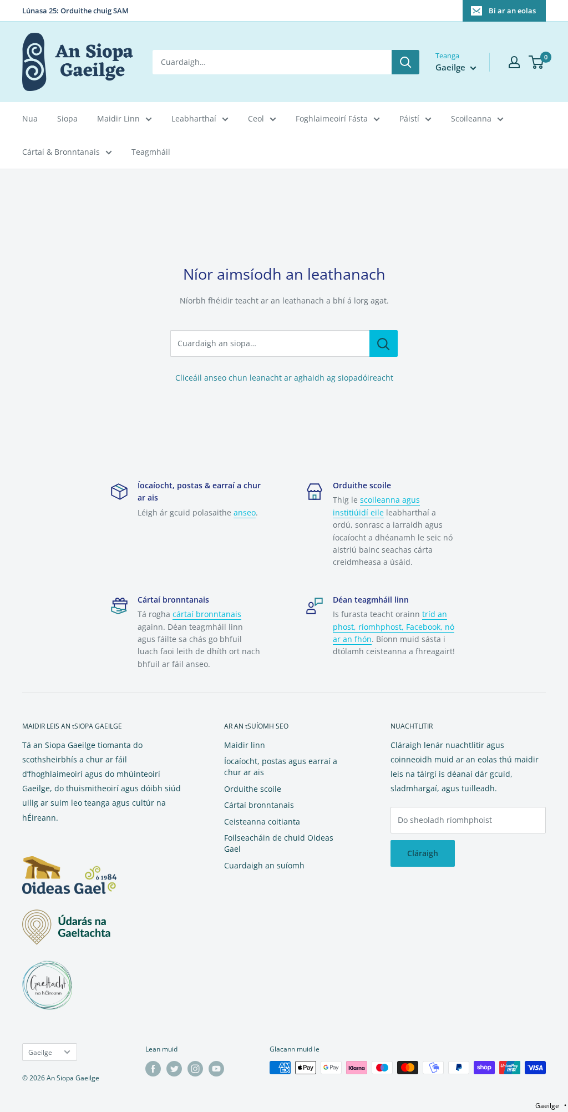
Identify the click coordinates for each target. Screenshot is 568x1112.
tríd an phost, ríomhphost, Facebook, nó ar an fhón (393, 626)
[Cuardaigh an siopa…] (383, 343)
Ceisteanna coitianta (262, 821)
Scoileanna (471, 118)
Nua (30, 118)
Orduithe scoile (252, 789)
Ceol (256, 118)
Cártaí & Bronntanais (61, 151)
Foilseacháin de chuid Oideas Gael (278, 843)
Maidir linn (244, 745)
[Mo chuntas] (514, 62)
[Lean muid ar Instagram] (195, 1068)
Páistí (409, 118)
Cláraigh (422, 853)
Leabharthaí (193, 118)
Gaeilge (40, 1052)
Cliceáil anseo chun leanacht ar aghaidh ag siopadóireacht (284, 377)
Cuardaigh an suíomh (264, 865)
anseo (245, 512)
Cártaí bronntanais (259, 805)
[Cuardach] (405, 62)
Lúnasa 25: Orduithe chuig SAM (75, 11)
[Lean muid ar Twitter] (174, 1068)
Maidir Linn (118, 118)
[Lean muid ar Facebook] (153, 1068)
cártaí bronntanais (207, 614)
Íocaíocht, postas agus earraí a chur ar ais (280, 766)
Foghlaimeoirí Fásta (332, 118)
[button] (551, 1105)
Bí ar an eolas (512, 11)
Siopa (67, 118)
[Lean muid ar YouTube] (216, 1068)
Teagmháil (150, 151)
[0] (537, 62)
